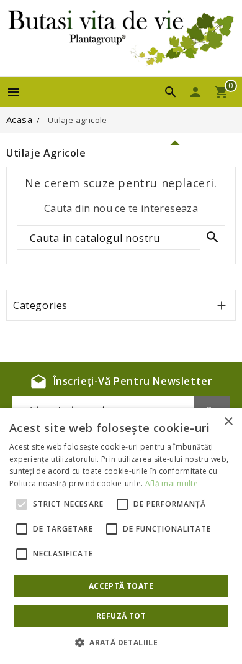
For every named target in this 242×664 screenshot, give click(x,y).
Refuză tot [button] (121, 616)
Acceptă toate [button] (121, 586)
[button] (121, 643)
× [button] (228, 422)
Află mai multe (171, 483)
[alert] (121, 536)
